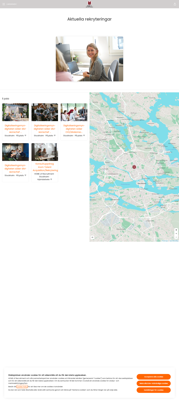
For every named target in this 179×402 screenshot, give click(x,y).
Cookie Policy (22, 386)
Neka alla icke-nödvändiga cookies (154, 383)
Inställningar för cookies (153, 390)
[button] (175, 4)
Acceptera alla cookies (153, 377)
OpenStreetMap (174, 241)
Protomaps (165, 241)
